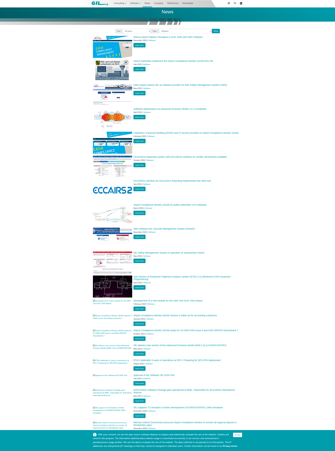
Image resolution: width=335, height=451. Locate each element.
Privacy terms (230, 446)
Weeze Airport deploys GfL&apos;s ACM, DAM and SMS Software (168, 37)
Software (134, 3)
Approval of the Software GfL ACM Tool (153, 375)
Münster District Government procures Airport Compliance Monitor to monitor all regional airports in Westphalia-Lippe (184, 423)
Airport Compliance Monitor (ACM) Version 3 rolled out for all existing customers (175, 315)
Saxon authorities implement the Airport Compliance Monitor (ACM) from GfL (173, 61)
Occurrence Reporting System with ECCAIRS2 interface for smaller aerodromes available (180, 157)
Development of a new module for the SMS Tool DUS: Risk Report (168, 300)
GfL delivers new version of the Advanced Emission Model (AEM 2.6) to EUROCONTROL (180, 345)
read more (139, 45)
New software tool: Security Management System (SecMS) (164, 228)
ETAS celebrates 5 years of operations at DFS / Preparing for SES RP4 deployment (177, 360)
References (172, 3)
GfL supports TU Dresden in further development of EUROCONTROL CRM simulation (178, 407)
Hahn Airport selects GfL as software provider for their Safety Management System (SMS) (180, 85)
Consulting (119, 3)
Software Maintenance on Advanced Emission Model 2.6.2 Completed (169, 109)
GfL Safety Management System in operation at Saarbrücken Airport (168, 252)
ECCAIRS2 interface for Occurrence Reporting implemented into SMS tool (172, 181)
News (147, 3)
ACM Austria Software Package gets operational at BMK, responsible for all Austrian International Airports (184, 391)
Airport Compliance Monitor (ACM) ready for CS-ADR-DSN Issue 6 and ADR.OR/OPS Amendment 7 (185, 330)
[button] (229, 3)
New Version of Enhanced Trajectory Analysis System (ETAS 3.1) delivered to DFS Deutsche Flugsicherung (181, 278)
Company (158, 3)
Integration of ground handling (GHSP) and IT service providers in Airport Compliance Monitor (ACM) (185, 133)
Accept (237, 435)
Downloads (187, 3)
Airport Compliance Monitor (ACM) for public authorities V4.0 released (169, 205)
